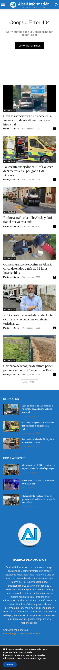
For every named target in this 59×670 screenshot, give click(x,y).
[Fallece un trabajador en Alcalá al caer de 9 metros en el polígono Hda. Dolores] (29, 149)
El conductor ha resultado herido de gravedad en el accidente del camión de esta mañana (38, 499)
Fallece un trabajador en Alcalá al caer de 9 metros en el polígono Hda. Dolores (28, 171)
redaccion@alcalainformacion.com (21, 633)
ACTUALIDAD (9, 110)
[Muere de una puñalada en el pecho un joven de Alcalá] (11, 484)
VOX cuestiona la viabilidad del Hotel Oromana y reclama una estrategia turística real (28, 319)
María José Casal (11, 128)
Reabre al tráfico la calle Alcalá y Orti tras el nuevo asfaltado (27, 220)
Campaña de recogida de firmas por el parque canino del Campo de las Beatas (28, 368)
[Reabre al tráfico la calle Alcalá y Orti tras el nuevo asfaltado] (29, 200)
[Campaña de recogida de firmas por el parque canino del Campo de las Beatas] (29, 348)
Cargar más (28, 381)
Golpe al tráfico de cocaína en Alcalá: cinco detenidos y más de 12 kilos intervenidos (27, 268)
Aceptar (9, 664)
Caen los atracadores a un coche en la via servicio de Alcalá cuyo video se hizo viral (27, 120)
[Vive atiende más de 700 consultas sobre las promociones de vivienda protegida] (11, 469)
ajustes (42, 658)
